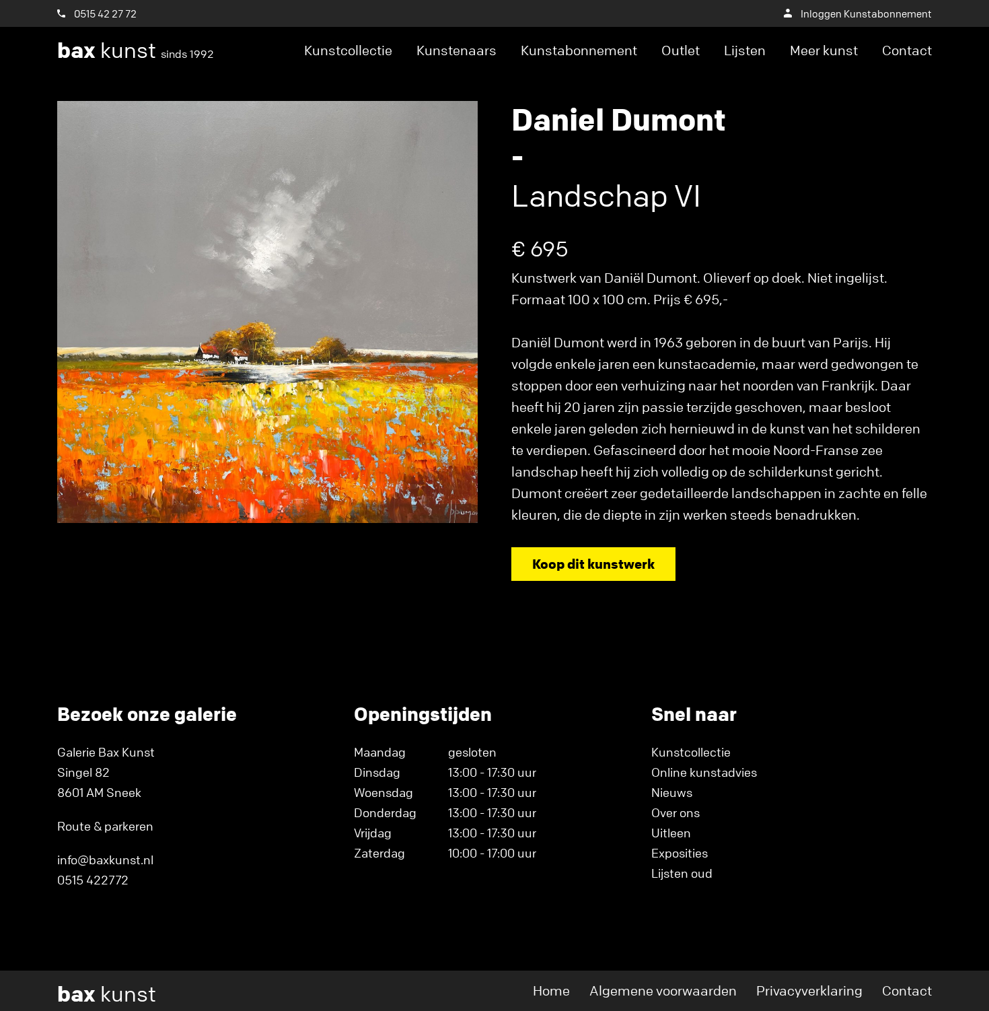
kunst (135, 50)
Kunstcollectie (348, 50)
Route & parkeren (105, 825)
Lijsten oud (681, 873)
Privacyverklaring (809, 990)
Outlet (680, 50)
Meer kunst (824, 50)
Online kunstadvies (704, 772)
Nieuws (671, 792)
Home (551, 990)
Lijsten (745, 50)
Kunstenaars (456, 50)
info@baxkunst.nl (105, 859)
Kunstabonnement (579, 50)
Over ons (675, 812)
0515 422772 (93, 879)
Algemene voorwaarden (663, 990)
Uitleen (671, 832)
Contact (907, 50)
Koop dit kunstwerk (593, 563)
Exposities (679, 852)
